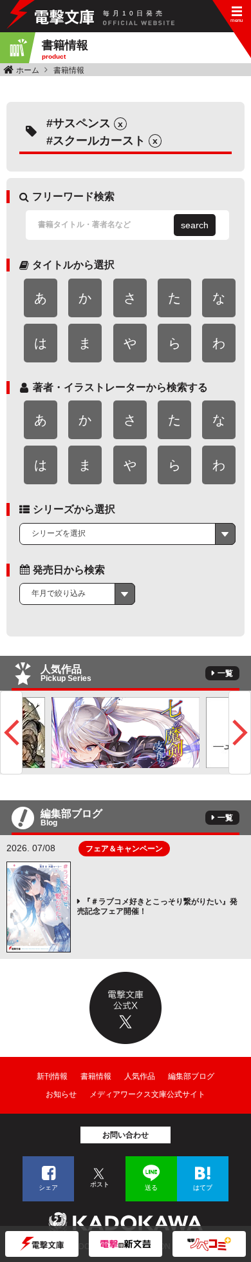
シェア (48, 1187)
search (195, 225)
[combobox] (127, 534)
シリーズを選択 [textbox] (59, 533)
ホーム (27, 70)
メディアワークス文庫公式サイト (147, 1094)
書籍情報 (68, 70)
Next (239, 732)
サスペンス (82, 123)
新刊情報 (52, 1076)
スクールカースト (99, 140)
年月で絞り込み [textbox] (59, 593)
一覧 (225, 673)
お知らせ (61, 1094)
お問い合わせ (125, 1134)
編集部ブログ (191, 1076)
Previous (11, 732)
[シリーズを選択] (127, 534)
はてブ (202, 1187)
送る (151, 1187)
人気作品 (139, 1076)
